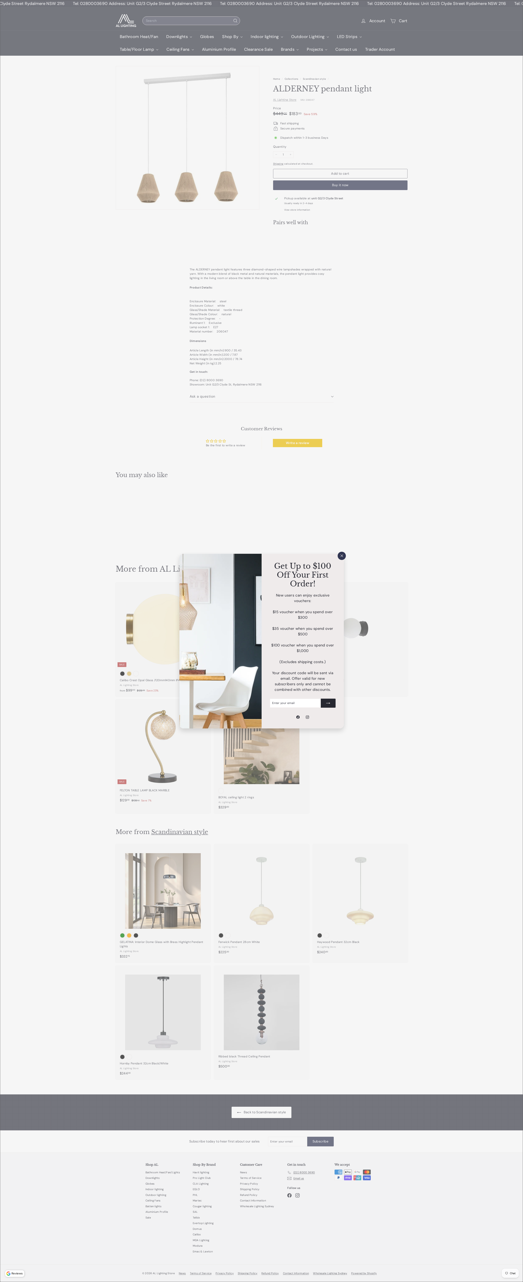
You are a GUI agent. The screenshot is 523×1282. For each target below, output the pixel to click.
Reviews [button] (17, 1273)
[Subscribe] (328, 702)
